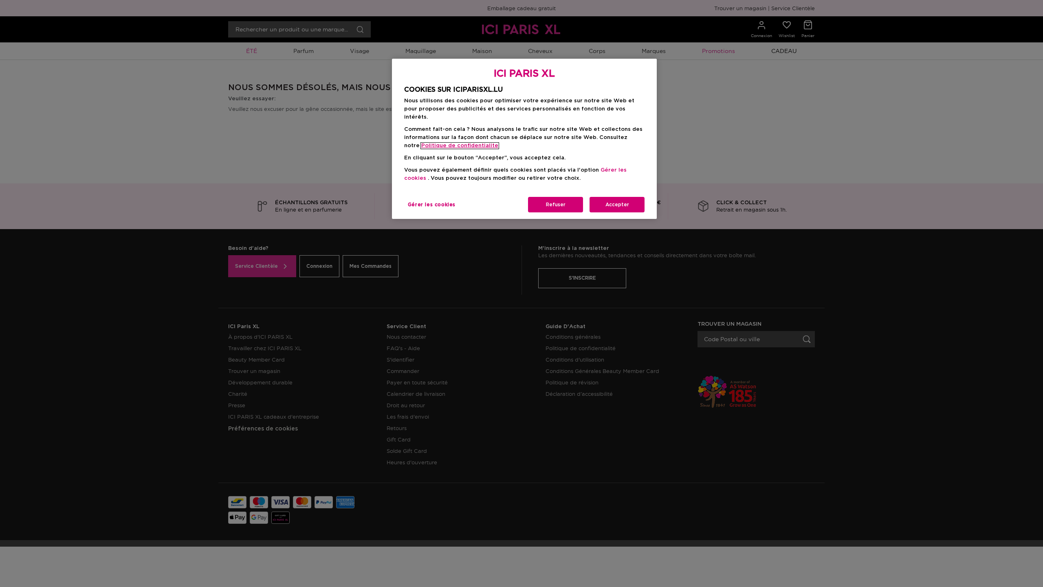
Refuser (556, 204)
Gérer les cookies (431, 204)
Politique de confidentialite (459, 145)
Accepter (617, 204)
